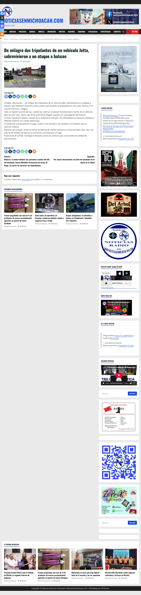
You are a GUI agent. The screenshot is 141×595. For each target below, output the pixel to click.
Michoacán (51, 31)
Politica (62, 31)
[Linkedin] (14, 96)
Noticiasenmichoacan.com (32, 20)
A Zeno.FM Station (107, 287)
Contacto (117, 31)
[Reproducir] (104, 383)
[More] (34, 96)
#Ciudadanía (128, 126)
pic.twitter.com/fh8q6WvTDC (114, 131)
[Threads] (30, 96)
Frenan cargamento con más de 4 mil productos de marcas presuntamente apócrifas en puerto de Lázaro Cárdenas (18, 219)
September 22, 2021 (126, 345)
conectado (26, 179)
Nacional (71, 31)
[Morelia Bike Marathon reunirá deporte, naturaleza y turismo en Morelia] (121, 559)
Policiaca (22, 31)
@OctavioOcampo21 (111, 115)
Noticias (12, 31)
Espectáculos (106, 31)
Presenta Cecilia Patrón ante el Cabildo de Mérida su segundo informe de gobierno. (19, 575)
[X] (10, 96)
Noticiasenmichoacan (11, 61)
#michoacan (107, 126)
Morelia (41, 31)
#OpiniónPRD (108, 129)
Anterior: (26, 161)
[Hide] (1, 38)
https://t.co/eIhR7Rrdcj (124, 335)
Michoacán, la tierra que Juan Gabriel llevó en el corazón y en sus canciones (86, 574)
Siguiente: (74, 159)
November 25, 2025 (126, 139)
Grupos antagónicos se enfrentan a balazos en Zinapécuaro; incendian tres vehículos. (79, 218)
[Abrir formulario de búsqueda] (123, 32)
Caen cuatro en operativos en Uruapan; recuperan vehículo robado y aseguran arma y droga (49, 218)
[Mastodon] (18, 96)
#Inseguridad (118, 126)
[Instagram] (26, 96)
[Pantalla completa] (134, 383)
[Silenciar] (131, 383)
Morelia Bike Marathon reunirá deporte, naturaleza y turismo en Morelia (120, 574)
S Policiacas (92, 31)
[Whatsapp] (22, 96)
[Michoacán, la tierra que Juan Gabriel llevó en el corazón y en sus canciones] (87, 559)
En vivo (134, 31)
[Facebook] (6, 96)
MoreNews (93, 588)
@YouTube (114, 338)
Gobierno (81, 31)
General (32, 31)
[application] (119, 375)
